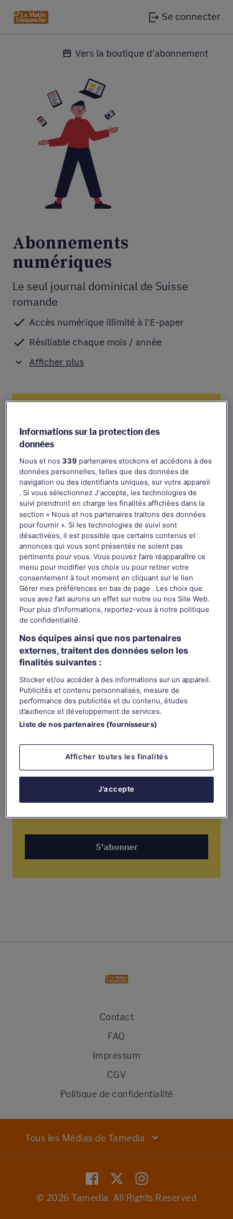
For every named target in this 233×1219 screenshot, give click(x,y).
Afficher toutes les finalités (116, 756)
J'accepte (116, 789)
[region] (116, 609)
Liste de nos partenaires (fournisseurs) (88, 724)
